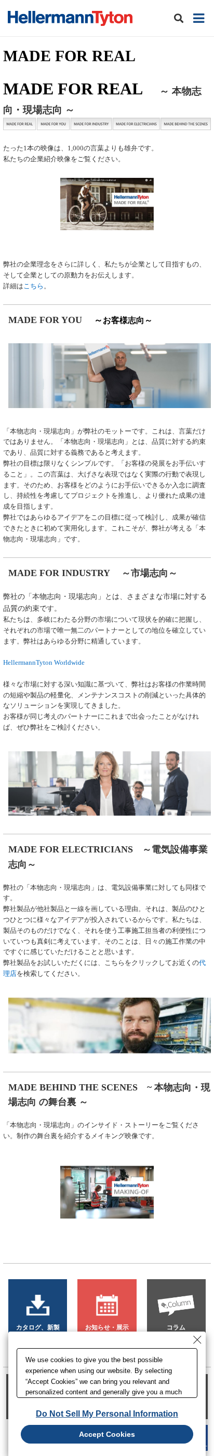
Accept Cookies (107, 1434)
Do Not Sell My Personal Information (107, 1413)
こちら (33, 286)
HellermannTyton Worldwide (44, 662)
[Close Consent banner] (197, 1340)
